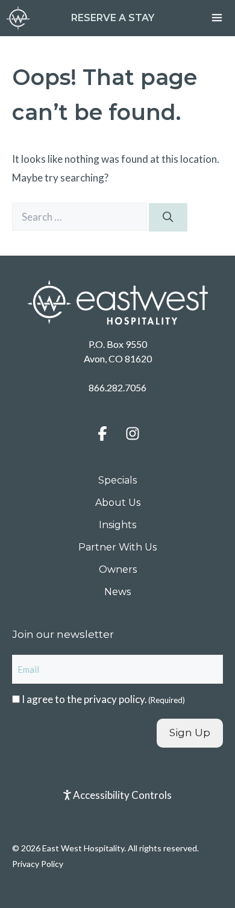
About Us (117, 502)
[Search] (168, 217)
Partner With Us (117, 547)
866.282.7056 (117, 387)
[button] (102, 433)
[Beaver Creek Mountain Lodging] (18, 18)
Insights (117, 525)
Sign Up (189, 733)
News (117, 591)
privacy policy (114, 699)
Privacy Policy (37, 864)
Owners (118, 569)
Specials (117, 480)
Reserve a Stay (112, 18)
